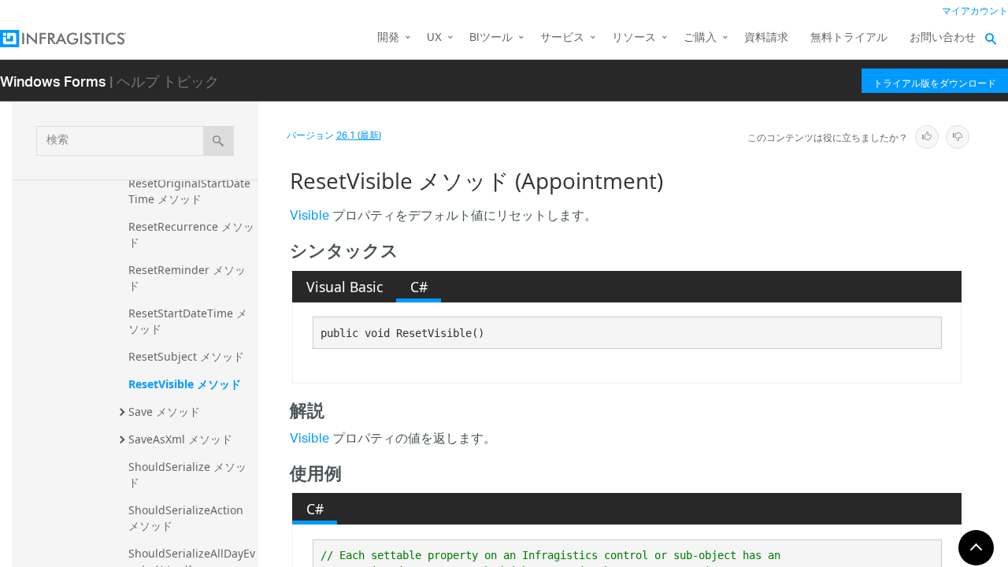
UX (434, 38)
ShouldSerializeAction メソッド (187, 517)
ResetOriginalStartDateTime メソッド (189, 191)
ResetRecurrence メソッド (191, 234)
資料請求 (766, 38)
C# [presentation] (419, 286)
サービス (562, 38)
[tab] (344, 286)
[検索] (218, 141)
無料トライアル (849, 38)
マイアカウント (975, 11)
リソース (634, 38)
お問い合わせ (943, 38)
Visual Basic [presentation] (344, 286)
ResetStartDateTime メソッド (187, 321)
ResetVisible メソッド (184, 383)
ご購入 (700, 38)
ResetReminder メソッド (187, 277)
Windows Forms (53, 80)
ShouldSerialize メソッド (187, 474)
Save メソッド (164, 411)
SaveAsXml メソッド (180, 439)
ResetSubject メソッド (186, 356)
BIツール (491, 38)
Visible (309, 217)
